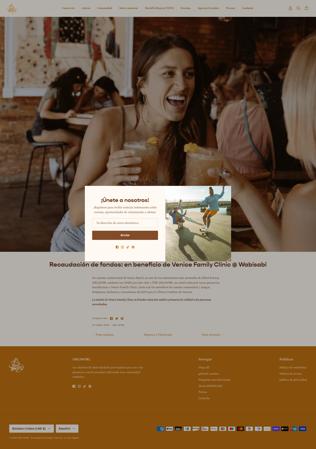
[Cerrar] (227, 190)
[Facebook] (117, 247)
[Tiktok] (127, 247)
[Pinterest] (133, 247)
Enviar (125, 235)
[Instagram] (122, 247)
